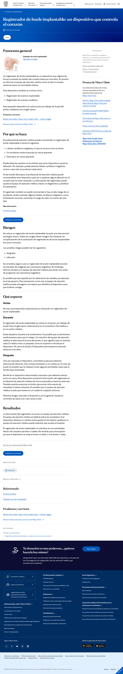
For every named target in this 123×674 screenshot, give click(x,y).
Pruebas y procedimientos (14, 12)
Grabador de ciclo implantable (14, 499)
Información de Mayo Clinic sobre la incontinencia (96, 119)
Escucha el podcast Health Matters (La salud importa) (96, 112)
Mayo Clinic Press (89, 95)
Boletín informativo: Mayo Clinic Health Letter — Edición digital (27, 119)
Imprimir (11, 470)
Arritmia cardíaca (9, 210)
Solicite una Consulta (13, 30)
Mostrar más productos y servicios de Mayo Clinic (22, 519)
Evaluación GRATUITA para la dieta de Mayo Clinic (97, 132)
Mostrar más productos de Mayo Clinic (18, 124)
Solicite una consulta (13, 220)
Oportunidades (94, 69)
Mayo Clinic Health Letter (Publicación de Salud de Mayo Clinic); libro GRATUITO (94, 141)
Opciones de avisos (90, 72)
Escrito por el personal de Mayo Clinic (17, 445)
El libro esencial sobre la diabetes (95, 126)
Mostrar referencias (10, 479)
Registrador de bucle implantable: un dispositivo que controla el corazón (60, 21)
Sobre (7, 37)
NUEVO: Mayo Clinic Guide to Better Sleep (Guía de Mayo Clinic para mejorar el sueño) (97, 103)
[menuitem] (7, 37)
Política (85, 69)
